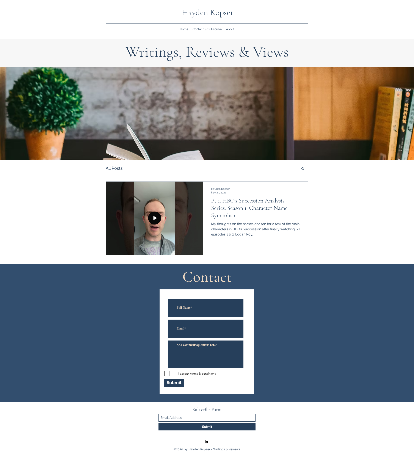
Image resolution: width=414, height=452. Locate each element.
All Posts (114, 168)
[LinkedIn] (206, 441)
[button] (303, 169)
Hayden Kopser (207, 12)
